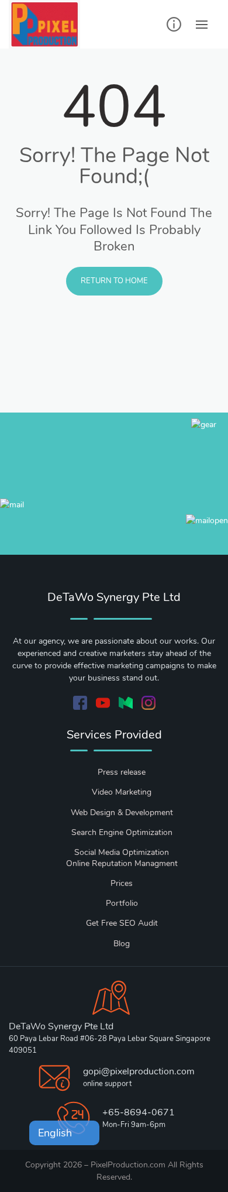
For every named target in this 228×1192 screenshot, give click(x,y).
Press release (122, 772)
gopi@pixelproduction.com (139, 1071)
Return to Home (114, 281)
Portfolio (122, 903)
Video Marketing (121, 792)
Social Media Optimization (121, 852)
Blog (121, 943)
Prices (121, 883)
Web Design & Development (122, 812)
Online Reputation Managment (122, 863)
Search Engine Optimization (121, 832)
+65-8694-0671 (138, 1112)
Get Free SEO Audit (122, 923)
